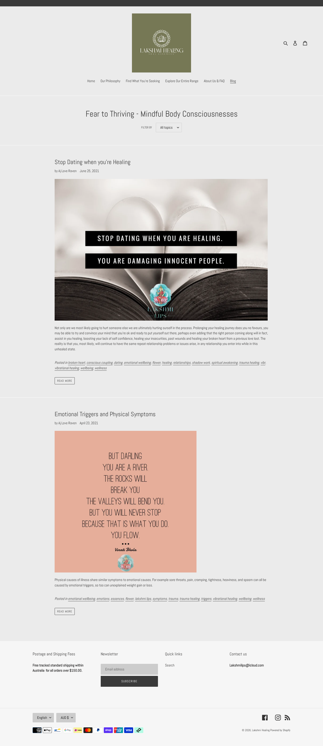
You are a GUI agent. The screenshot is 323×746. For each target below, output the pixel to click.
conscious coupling (100, 362)
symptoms (160, 598)
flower (156, 362)
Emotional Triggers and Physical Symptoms (105, 414)
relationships (182, 362)
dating (118, 362)
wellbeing (86, 368)
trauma (173, 598)
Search (170, 665)
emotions (102, 598)
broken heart (76, 362)
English (42, 717)
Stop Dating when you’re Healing (93, 162)
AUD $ (65, 717)
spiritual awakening (224, 362)
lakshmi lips (143, 598)
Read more (64, 381)
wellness (101, 368)
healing (167, 362)
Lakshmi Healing (261, 730)
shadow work (201, 362)
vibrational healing (67, 368)
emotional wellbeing (137, 362)
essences (117, 598)
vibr (263, 362)
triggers (206, 598)
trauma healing (249, 362)
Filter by (146, 127)
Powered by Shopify (280, 730)
